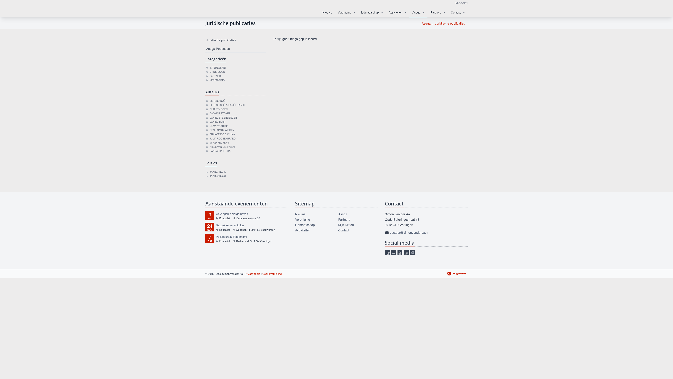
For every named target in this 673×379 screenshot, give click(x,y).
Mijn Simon (346, 224)
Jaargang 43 (218, 171)
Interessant (218, 67)
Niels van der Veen (222, 146)
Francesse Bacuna (222, 134)
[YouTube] (399, 252)
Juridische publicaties (450, 23)
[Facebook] (387, 252)
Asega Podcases (218, 48)
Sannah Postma (220, 151)
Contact (456, 12)
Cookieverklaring (272, 273)
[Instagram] (406, 252)
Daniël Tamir (218, 121)
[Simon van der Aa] (227, 9)
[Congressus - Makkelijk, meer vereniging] (457, 273)
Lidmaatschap (370, 12)
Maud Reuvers (219, 142)
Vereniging (344, 12)
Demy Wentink (219, 126)
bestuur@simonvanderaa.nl (409, 232)
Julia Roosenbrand (223, 138)
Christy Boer (219, 109)
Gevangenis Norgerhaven (232, 214)
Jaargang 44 (218, 176)
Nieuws (327, 12)
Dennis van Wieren (222, 130)
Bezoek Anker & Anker (230, 225)
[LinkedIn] (393, 252)
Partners (435, 12)
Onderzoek (217, 72)
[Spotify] (412, 252)
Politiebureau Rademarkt (231, 237)
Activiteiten (395, 12)
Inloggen (461, 3)
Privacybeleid (252, 273)
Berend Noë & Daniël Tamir (227, 105)
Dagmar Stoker (220, 113)
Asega (416, 12)
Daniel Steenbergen (223, 117)
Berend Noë (217, 100)
